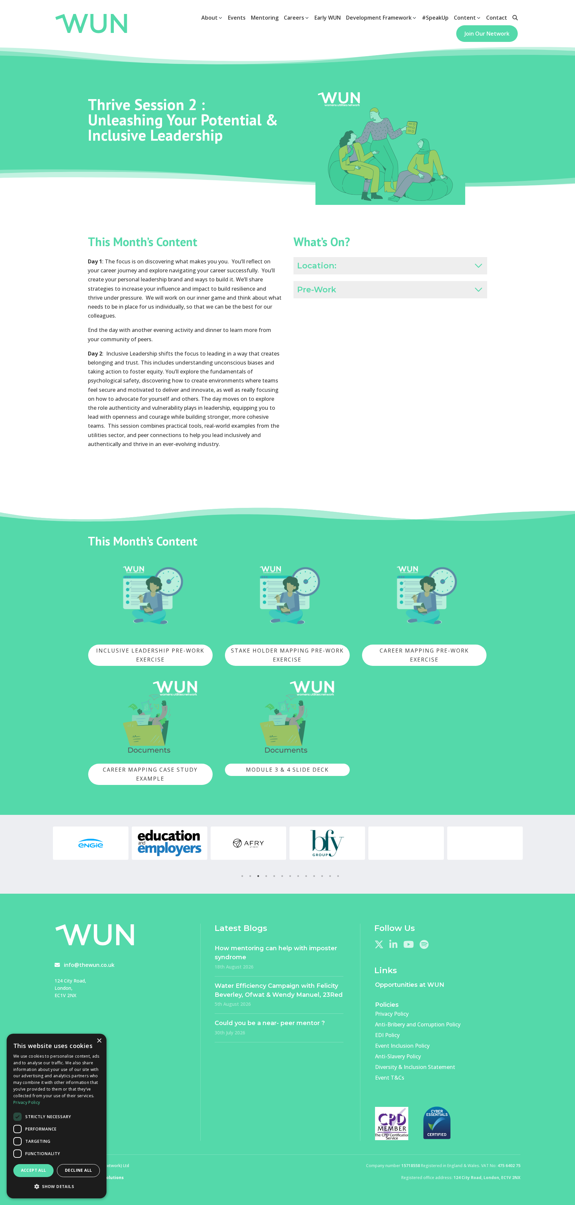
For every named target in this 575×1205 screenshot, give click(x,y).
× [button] (98, 1040)
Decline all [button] (78, 1170)
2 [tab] (250, 876)
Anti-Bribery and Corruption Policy (418, 1024)
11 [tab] (322, 876)
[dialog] (56, 1116)
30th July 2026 (230, 1032)
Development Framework (379, 17)
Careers (294, 17)
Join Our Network (487, 33)
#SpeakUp (435, 17)
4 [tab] (266, 876)
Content (465, 17)
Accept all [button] (33, 1170)
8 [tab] (298, 876)
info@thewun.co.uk (89, 965)
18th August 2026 (234, 967)
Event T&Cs (389, 1077)
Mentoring (265, 17)
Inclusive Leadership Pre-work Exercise (150, 655)
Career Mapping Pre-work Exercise (424, 655)
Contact (496, 17)
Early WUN (327, 17)
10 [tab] (314, 876)
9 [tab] (306, 876)
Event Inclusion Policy (402, 1045)
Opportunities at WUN (409, 984)
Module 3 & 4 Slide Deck (287, 769)
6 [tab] (282, 876)
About (209, 17)
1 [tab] (242, 876)
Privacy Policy (392, 1013)
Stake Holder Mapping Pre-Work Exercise (287, 655)
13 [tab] (338, 876)
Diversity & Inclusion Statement (415, 1067)
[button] (56, 1186)
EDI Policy (387, 1035)
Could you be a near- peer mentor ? (270, 1023)
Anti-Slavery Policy (398, 1056)
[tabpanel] (90, 843)
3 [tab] (258, 876)
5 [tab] (274, 876)
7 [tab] (290, 876)
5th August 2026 (233, 1004)
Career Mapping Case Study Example (150, 774)
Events (237, 17)
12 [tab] (330, 876)
